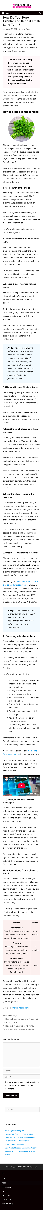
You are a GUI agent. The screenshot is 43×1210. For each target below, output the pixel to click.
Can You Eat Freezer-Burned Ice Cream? (21, 1148)
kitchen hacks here (20, 1008)
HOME (4, 1179)
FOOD (4, 1183)
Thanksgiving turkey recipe (15, 1131)
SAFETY (5, 1191)
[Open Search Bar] (40, 13)
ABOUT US (6, 1195)
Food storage (11, 1015)
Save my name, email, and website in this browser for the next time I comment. (22, 1085)
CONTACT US (7, 1200)
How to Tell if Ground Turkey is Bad (19, 1134)
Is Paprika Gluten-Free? (14, 1144)
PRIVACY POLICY (8, 1204)
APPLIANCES (6, 1187)
